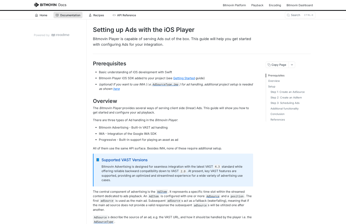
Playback (257, 5)
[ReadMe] (60, 34)
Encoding (275, 5)
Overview (274, 80)
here (116, 89)
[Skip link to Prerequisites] (90, 63)
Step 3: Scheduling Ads (285, 102)
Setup (271, 86)
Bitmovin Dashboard (300, 5)
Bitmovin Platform (234, 5)
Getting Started (184, 78)
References (278, 119)
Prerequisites (276, 75)
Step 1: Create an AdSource (288, 91)
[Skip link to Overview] (90, 101)
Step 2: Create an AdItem (286, 97)
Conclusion (278, 114)
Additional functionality (285, 108)
